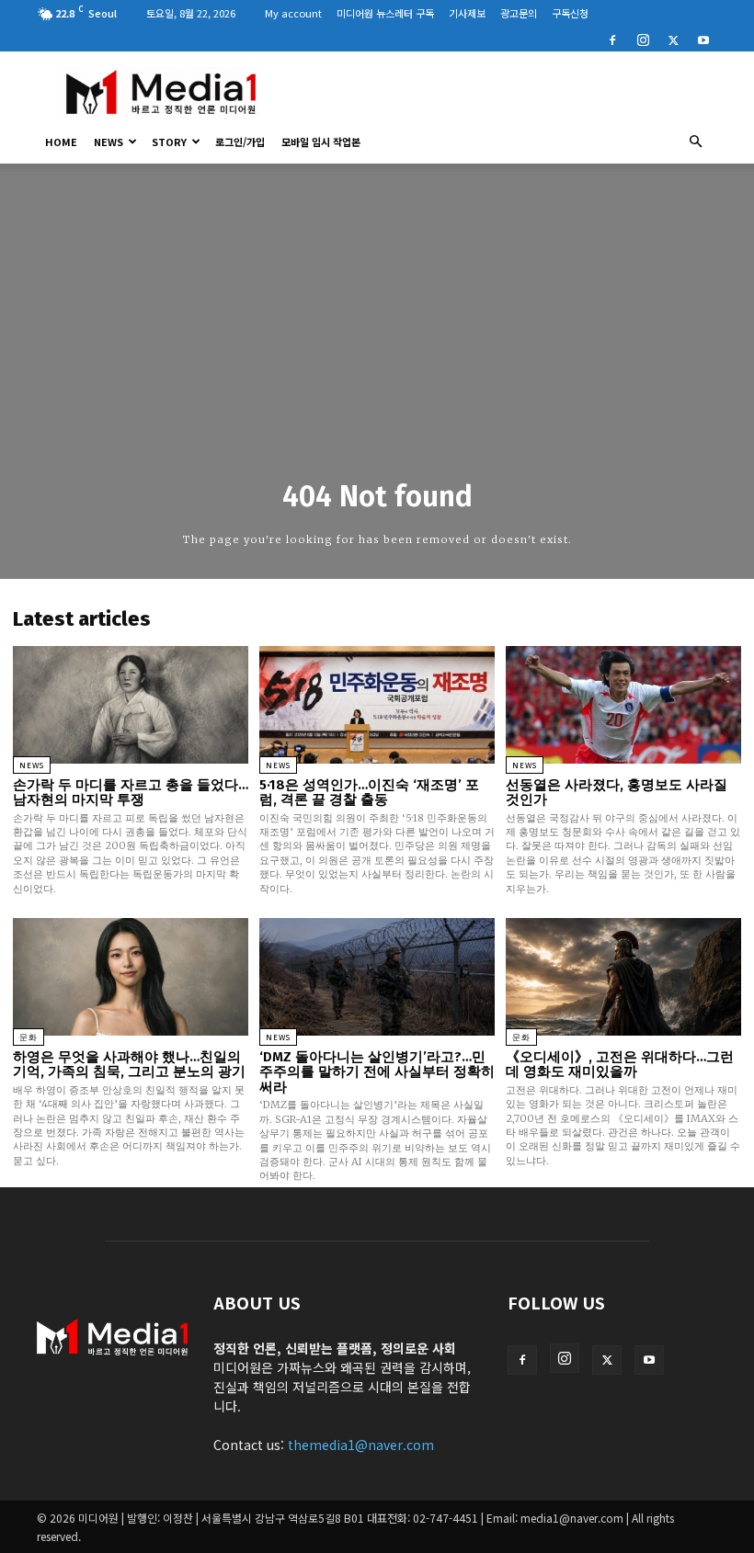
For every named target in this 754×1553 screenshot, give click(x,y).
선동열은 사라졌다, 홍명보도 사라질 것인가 (616, 792)
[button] (695, 141)
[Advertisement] (501, 91)
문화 (28, 1037)
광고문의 (518, 13)
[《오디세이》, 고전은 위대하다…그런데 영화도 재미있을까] (623, 977)
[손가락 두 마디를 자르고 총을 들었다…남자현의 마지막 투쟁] (130, 705)
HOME (61, 141)
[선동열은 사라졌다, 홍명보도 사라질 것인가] (623, 705)
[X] (673, 38)
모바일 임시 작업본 (320, 141)
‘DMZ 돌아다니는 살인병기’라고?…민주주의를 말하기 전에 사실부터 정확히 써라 (377, 1072)
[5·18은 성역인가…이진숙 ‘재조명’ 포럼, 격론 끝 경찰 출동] (377, 705)
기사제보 (467, 13)
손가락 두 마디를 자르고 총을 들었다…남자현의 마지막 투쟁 (130, 792)
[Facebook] (612, 38)
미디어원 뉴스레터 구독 (385, 13)
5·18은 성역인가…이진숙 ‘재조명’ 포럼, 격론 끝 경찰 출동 (369, 792)
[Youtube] (703, 38)
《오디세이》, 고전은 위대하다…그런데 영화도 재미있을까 (620, 1065)
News (108, 141)
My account (293, 13)
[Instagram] (643, 38)
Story (169, 141)
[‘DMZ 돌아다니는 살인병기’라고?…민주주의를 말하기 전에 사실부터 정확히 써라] (377, 977)
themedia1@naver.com (361, 1444)
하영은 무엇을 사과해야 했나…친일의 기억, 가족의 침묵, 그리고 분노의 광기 (129, 1065)
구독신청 (570, 13)
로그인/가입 (240, 141)
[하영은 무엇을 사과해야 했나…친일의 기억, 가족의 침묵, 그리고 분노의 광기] (130, 977)
